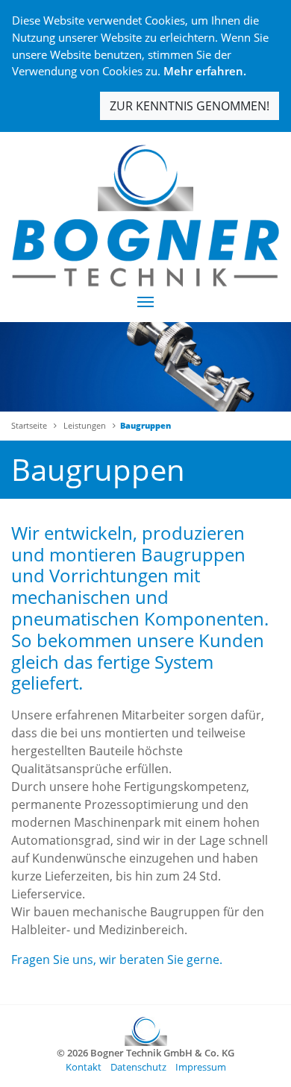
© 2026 (145, 1052)
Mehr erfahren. (204, 70)
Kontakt (83, 1067)
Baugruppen (145, 425)
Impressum (200, 1067)
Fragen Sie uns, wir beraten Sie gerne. (116, 959)
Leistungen (84, 425)
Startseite (29, 425)
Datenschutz (138, 1067)
